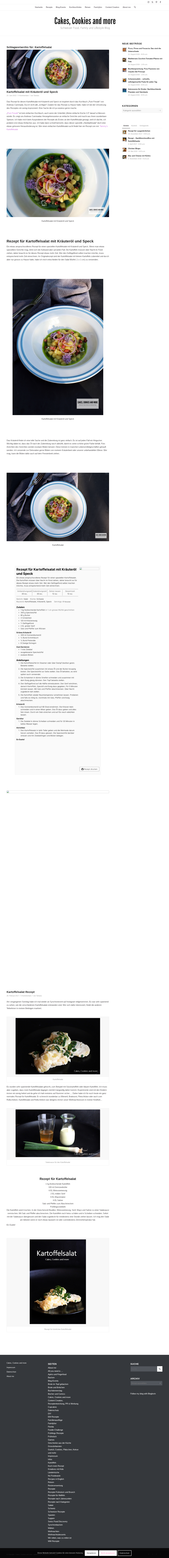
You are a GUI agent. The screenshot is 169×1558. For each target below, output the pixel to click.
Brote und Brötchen (56, 1387)
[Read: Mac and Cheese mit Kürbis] (124, 157)
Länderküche (53, 1472)
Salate (50, 1505)
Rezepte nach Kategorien (59, 1502)
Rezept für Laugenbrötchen (139, 131)
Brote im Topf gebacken (58, 1384)
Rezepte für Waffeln (56, 1495)
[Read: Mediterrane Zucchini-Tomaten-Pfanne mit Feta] (124, 60)
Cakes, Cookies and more (16, 1363)
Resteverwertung (55, 1485)
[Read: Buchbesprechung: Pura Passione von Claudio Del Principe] (124, 70)
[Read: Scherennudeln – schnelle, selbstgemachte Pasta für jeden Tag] (124, 80)
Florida (51, 1427)
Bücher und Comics (56, 1394)
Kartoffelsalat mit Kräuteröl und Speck (32, 91)
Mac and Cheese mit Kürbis (139, 156)
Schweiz (51, 1508)
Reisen (51, 1482)
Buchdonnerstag (55, 1390)
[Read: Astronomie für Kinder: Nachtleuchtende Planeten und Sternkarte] (124, 90)
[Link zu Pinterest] (156, 2)
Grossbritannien (55, 1446)
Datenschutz (11, 1372)
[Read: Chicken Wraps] (124, 149)
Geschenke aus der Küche (59, 1443)
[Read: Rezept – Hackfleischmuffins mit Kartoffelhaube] (124, 139)
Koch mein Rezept (56, 1466)
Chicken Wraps (134, 149)
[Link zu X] (152, 2)
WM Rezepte (53, 1541)
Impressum (11, 1367)
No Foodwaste (54, 1476)
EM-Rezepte (53, 1417)
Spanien (51, 1515)
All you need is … (55, 1371)
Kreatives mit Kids (56, 1469)
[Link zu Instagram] (148, 2)
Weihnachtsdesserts (57, 1534)
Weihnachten (53, 1531)
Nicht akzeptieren (108, 1553)
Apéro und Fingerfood (57, 1374)
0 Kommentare (23, 95)
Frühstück (52, 1436)
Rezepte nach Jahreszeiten (60, 1498)
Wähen (51, 1528)
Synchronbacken (55, 1525)
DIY (49, 1413)
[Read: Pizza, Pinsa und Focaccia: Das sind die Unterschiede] (124, 49)
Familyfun (52, 1423)
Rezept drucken (90, 769)
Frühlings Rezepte (56, 1433)
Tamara (36, 95)
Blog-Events (53, 1381)
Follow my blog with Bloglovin (143, 1393)
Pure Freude (12, 113)
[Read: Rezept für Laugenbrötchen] (124, 132)
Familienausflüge (55, 1420)
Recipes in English (56, 1479)
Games (51, 1440)
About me (10, 1376)
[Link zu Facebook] (160, 2)
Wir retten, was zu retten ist (59, 1538)
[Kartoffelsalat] (58, 69)
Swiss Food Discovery (57, 1521)
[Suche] (134, 7)
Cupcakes (52, 1407)
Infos (50, 1459)
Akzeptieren (91, 1553)
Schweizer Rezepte (56, 1512)
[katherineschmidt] (84, 23)
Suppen (51, 1518)
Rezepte (51, 1489)
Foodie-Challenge (55, 1430)
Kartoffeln (52, 1463)
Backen (51, 1377)
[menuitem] (38, 7)
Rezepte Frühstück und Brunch (61, 1492)
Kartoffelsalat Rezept (21, 991)
